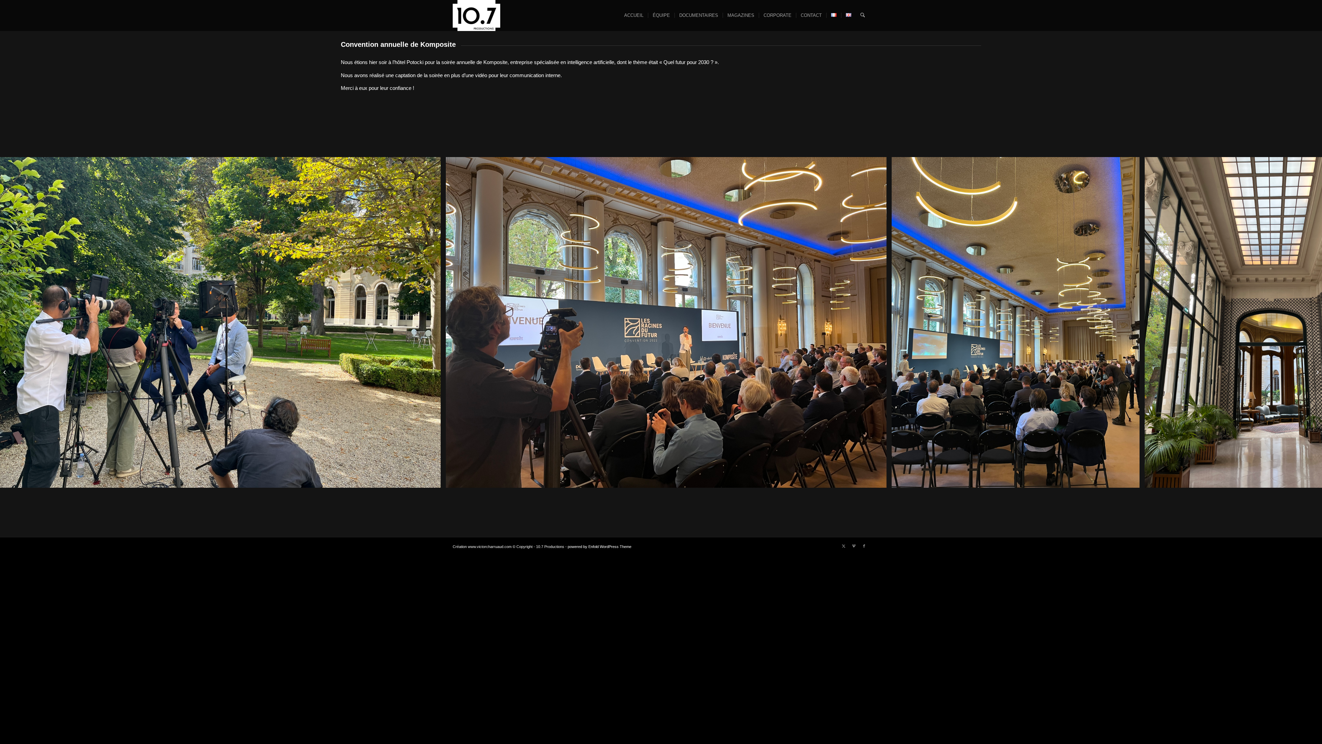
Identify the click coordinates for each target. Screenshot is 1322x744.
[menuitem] (634, 15)
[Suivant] (1306, 322)
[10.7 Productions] (476, 15)
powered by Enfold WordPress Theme (599, 547)
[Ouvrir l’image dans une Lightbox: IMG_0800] (879, 480)
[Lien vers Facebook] (864, 546)
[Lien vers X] (843, 546)
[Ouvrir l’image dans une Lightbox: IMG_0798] (1132, 480)
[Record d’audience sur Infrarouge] (1316, 372)
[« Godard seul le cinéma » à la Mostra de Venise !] (5, 372)
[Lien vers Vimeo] (854, 546)
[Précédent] (15, 322)
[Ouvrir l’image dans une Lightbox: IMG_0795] (433, 480)
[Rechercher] (862, 15)
